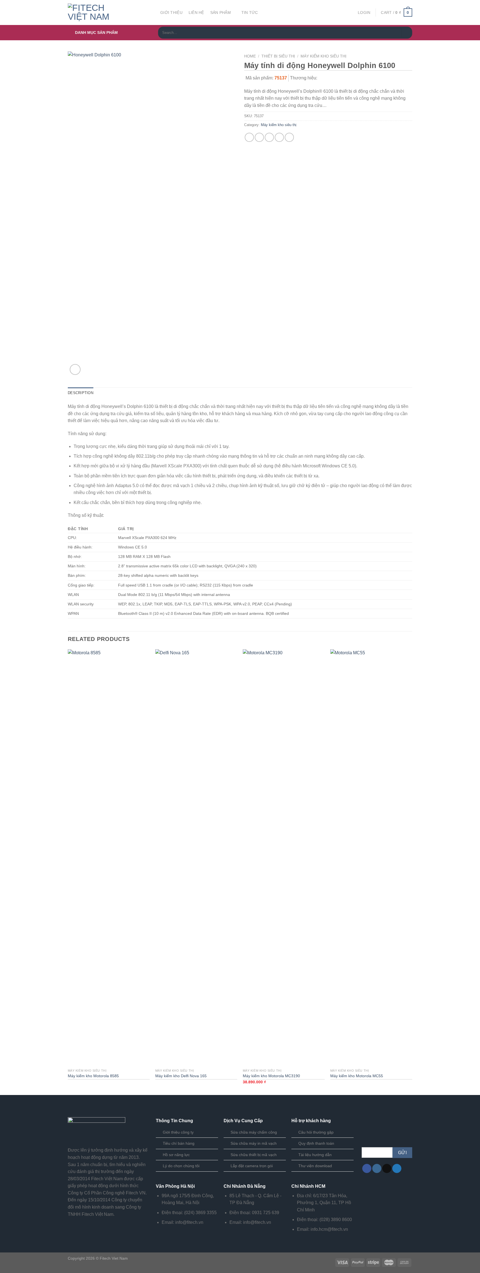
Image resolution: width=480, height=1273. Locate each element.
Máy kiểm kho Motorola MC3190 (271, 1076)
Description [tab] (80, 393)
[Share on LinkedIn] (289, 137)
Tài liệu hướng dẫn (315, 1154)
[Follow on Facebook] (366, 1168)
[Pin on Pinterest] (279, 137)
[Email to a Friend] (269, 137)
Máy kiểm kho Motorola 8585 (93, 1076)
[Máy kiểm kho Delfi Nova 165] (196, 857)
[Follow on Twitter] (396, 1168)
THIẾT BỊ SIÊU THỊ (278, 56)
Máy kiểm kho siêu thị (323, 56)
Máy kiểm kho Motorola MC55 (356, 1076)
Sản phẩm (220, 12)
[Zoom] (75, 369)
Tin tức (249, 12)
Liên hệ (196, 12)
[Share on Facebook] (249, 137)
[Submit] (406, 32)
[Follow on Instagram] (376, 1168)
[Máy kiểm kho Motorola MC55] (371, 857)
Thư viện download (315, 1166)
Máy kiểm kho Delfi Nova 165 (181, 1076)
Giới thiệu (171, 12)
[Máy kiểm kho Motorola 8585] (109, 857)
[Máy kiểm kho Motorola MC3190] (284, 857)
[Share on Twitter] (259, 137)
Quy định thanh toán (316, 1143)
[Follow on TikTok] (386, 1168)
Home (250, 56)
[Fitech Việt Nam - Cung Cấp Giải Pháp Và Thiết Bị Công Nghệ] (110, 12)
